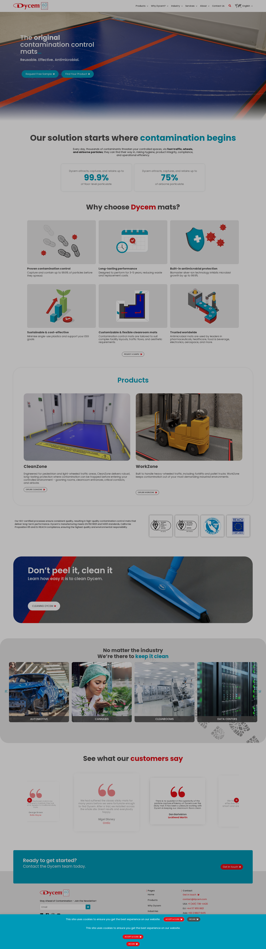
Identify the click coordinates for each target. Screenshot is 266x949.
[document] (133, 474)
